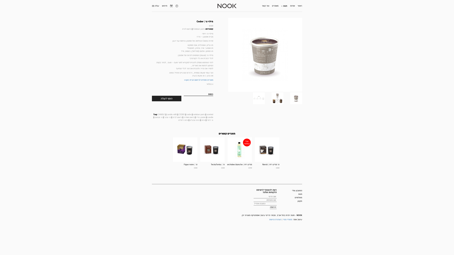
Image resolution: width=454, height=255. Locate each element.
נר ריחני (210, 120)
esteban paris (199, 114)
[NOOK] (227, 5)
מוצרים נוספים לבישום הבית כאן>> (198, 80)
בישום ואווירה (189, 117)
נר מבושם (158, 117)
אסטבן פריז (200, 117)
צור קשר (265, 6)
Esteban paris (199, 29)
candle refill (172, 114)
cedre (189, 114)
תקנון (300, 201)
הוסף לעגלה (166, 98)
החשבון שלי (297, 190)
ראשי (300, 6)
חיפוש (164, 6)
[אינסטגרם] (171, 6)
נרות (203, 120)
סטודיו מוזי (287, 219)
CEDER (182, 114)
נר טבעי (168, 117)
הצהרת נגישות (275, 219)
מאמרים (275, 6)
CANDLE (161, 114)
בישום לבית (186, 29)
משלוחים (298, 197)
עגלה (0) (155, 6)
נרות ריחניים (183, 120)
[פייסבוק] (177, 6)
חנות (300, 194)
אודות (292, 6)
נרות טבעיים (194, 120)
